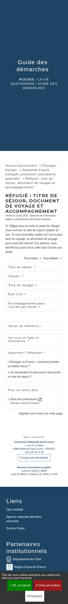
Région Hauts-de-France (30, 566)
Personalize (34, 596)
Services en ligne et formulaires (23, 339)
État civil (16, 294)
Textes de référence (23, 326)
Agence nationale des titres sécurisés (23, 519)
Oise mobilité (14, 509)
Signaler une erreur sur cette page (41, 413)
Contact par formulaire (34, 457)
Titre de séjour (20, 267)
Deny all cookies (49, 585)
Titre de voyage (21, 285)
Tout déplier (53, 258)
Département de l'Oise (27, 559)
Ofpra (13, 225)
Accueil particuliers (21, 165)
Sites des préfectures (26, 399)
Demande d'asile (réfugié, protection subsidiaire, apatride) (31, 174)
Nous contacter (34, 437)
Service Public (15, 528)
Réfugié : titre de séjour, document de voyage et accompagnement (30, 183)
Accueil (27, 79)
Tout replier (33, 258)
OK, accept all (20, 585)
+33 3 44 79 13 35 (34, 452)
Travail (14, 276)
